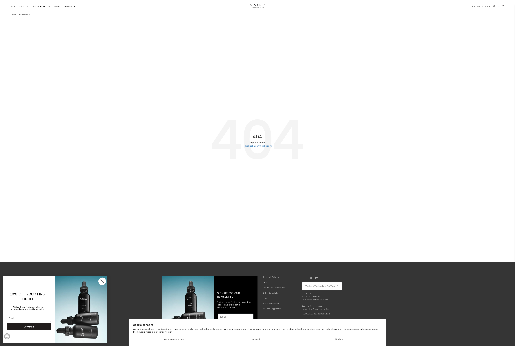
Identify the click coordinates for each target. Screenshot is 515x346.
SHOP (13, 6)
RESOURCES (69, 6)
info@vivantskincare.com (317, 300)
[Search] (494, 6)
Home (14, 14)
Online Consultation (271, 293)
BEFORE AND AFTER (41, 6)
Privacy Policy (165, 332)
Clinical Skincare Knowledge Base (316, 313)
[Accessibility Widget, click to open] (7, 336)
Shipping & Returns (271, 277)
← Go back (248, 146)
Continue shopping (263, 146)
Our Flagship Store (480, 6)
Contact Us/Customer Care (274, 288)
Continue (29, 326)
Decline (339, 339)
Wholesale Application (272, 309)
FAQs (265, 282)
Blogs (265, 298)
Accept (256, 339)
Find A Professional (271, 304)
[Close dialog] (102, 281)
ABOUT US (23, 6)
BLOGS (57, 6)
